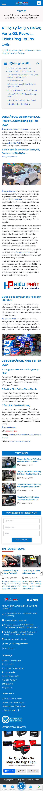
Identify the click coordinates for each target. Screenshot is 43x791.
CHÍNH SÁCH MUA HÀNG (12, 699)
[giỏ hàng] (4, 786)
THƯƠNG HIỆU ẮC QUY (11, 661)
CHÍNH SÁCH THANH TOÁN (13, 703)
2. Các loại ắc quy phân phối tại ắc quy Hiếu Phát (21, 85)
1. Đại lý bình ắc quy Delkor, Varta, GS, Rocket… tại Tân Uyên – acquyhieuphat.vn (22, 77)
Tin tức (16, 15)
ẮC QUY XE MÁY (8, 672)
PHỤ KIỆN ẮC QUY (9, 680)
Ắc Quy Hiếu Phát (16, 199)
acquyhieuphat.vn (9, 157)
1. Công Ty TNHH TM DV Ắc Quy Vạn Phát (22, 95)
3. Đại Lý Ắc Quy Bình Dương (18, 104)
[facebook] (21, 752)
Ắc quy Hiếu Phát (23, 252)
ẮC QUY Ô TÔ (7, 665)
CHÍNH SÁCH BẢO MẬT (11, 710)
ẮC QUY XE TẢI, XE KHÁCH (13, 668)
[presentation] (2, 573)
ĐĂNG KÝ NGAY (21, 540)
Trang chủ (7, 15)
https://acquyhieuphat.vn (20, 441)
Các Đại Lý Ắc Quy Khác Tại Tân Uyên (21, 90)
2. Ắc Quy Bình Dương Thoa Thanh (21, 100)
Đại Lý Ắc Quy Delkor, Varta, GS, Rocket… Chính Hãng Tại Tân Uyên (20, 70)
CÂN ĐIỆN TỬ (7, 684)
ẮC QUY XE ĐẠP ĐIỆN (10, 676)
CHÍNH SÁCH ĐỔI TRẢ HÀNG (13, 706)
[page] (28, 599)
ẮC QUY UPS (7, 688)
